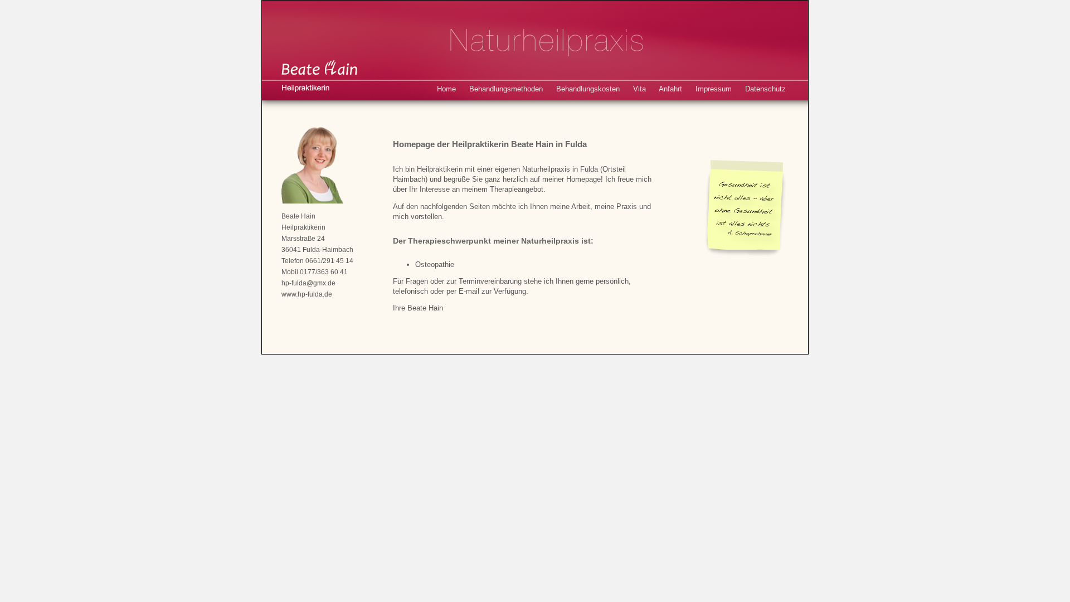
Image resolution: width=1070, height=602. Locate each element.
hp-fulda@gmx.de (308, 283)
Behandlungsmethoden (506, 89)
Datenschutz (765, 89)
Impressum (714, 89)
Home (446, 89)
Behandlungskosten (588, 89)
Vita (639, 89)
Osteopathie (434, 264)
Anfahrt (670, 89)
